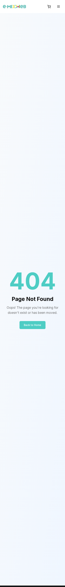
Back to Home (32, 324)
